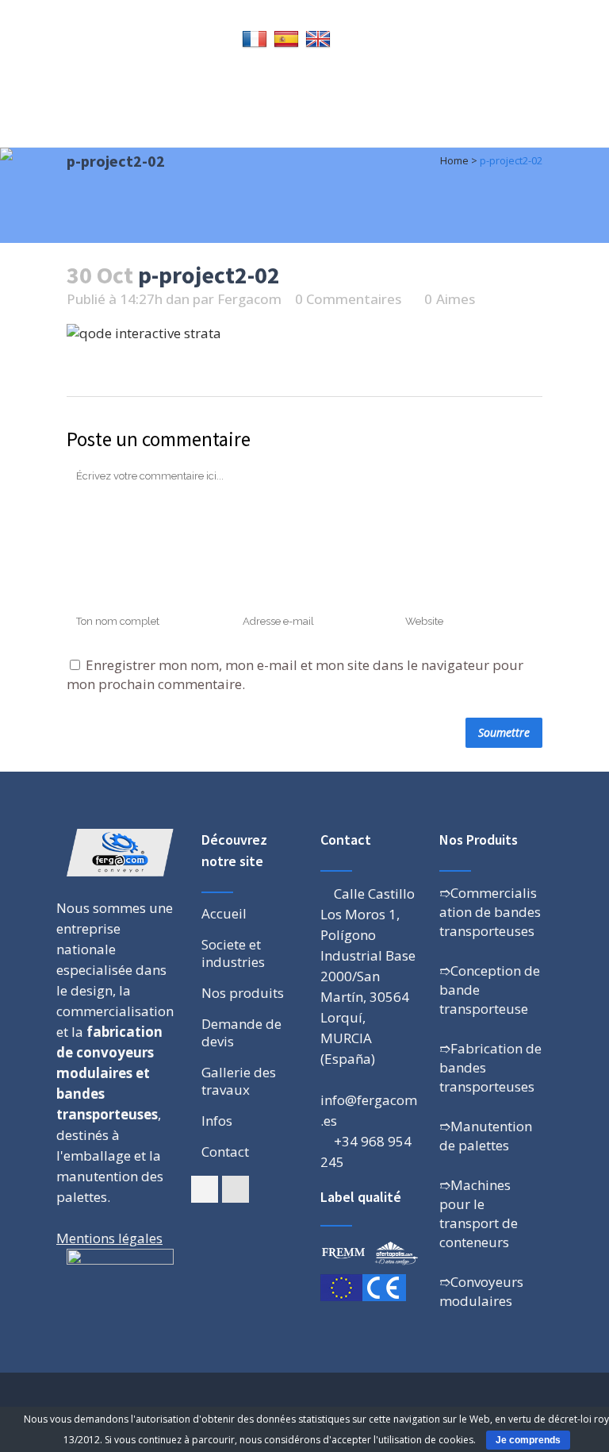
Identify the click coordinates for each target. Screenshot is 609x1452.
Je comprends (528, 1440)
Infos (216, 1121)
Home (454, 160)
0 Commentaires (348, 299)
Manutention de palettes (485, 1135)
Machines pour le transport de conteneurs (478, 1213)
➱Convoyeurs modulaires (481, 1291)
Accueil (224, 913)
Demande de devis (241, 1032)
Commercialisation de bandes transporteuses (490, 912)
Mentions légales (109, 1238)
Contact (225, 1152)
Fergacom (249, 299)
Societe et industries (233, 953)
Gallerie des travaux (238, 1081)
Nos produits (242, 993)
